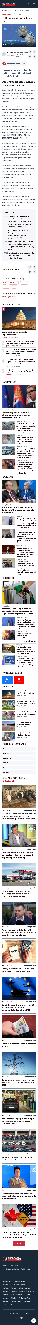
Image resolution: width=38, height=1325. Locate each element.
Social (7, 356)
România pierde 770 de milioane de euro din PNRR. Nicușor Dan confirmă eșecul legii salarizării (25, 663)
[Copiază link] (30, 52)
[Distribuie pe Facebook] (34, 52)
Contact (5, 1265)
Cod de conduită (26, 1269)
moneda (24, 283)
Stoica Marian (31, 1002)
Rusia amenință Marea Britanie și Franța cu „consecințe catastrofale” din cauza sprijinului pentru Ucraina (26, 537)
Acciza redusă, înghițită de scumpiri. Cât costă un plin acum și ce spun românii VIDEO (18, 1121)
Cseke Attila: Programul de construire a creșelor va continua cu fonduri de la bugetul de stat (20, 351)
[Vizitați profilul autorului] (4, 54)
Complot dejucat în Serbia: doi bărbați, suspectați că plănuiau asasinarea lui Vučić (16, 415)
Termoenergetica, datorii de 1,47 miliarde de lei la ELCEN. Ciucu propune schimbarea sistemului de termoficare (19, 934)
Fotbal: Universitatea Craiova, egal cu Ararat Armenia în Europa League (20, 342)
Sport (7, 346)
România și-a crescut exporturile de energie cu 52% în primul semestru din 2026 (19, 1082)
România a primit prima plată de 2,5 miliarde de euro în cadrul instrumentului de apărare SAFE (18, 1007)
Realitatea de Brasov (24, 1288)
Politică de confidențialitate (11, 1269)
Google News (10, 296)
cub (14, 287)
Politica (4, 338)
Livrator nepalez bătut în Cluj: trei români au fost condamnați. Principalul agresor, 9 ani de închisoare (25, 453)
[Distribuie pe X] (34, 57)
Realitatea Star (7, 1284)
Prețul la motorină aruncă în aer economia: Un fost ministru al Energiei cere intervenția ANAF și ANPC (20, 245)
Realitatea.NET (7, 1281)
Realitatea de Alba (19, 1284)
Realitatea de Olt (21, 52)
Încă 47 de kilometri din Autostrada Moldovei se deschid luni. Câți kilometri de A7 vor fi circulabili (26, 428)
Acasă (5, 10)
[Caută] (28, 3)
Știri (11, 10)
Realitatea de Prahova (9, 1301)
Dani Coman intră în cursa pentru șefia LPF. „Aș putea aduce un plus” (25, 440)
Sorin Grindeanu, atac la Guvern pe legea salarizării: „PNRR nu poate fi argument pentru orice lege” (17, 855)
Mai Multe (19, 1243)
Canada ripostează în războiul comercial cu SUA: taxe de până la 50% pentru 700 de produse (19, 1235)
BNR (4, 283)
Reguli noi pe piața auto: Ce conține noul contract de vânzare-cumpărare (19, 1158)
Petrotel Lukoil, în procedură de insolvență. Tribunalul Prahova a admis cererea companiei (16, 894)
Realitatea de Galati (24, 1301)
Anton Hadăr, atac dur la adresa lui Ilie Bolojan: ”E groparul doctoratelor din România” (18, 510)
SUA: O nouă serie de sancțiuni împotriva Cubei (15, 333)
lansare (6, 287)
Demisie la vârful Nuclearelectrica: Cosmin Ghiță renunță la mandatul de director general (19, 1196)
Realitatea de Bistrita (25, 1298)
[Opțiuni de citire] (33, 1320)
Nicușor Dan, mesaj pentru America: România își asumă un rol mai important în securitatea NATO (25, 552)
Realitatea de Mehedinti (9, 1298)
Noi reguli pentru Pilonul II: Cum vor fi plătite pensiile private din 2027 (18, 970)
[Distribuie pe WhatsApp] (30, 57)
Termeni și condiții (15, 1265)
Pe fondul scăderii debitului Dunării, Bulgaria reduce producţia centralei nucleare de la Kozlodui (20, 362)
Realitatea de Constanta (10, 1291)
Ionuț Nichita (31, 849)
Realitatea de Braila (8, 1295)
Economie (16, 10)
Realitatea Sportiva (19, 1281)
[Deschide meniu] (34, 4)
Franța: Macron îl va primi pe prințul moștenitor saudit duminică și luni (19, 371)
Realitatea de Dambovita (26, 1291)
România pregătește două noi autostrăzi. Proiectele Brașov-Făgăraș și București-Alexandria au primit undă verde (25, 467)
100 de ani (13, 283)
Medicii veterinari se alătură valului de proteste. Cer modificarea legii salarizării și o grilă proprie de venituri (19, 816)
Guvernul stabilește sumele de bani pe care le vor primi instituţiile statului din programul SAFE (20, 234)
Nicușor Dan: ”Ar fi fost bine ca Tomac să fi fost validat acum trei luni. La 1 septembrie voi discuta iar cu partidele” (26, 523)
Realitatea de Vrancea (9, 1288)
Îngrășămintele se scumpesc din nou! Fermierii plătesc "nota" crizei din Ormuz (21, 255)
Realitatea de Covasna (23, 1295)
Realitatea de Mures (8, 1305)
